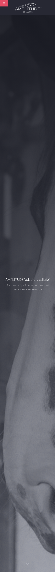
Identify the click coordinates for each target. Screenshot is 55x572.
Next (27, 564)
